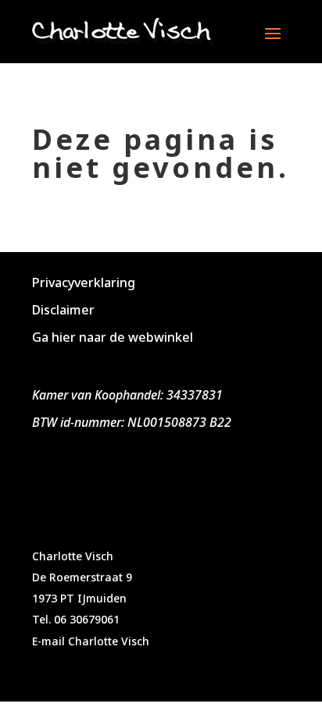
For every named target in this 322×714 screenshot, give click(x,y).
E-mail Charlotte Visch (90, 641)
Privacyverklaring (83, 282)
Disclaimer (63, 309)
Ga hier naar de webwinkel (112, 337)
